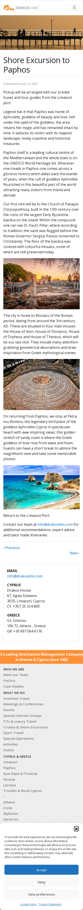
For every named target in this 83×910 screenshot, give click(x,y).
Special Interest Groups (22, 715)
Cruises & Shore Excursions (25, 727)
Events (8, 710)
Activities (10, 744)
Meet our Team (15, 674)
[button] (76, 828)
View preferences (41, 894)
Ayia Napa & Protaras (20, 773)
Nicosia (9, 779)
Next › (75, 553)
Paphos (9, 767)
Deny (42, 882)
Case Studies (13, 686)
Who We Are (13, 669)
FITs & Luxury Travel (19, 721)
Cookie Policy (28, 904)
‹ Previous (11, 547)
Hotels (8, 750)
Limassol (10, 762)
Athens (9, 802)
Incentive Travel (16, 698)
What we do (14, 693)
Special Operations (18, 738)
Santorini (10, 819)
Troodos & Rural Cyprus (22, 790)
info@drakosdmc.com (55, 524)
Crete (7, 808)
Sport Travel (13, 732)
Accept (41, 870)
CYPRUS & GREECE (17, 756)
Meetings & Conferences (23, 704)
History (9, 680)
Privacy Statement (50, 904)
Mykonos (10, 813)
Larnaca (9, 785)
